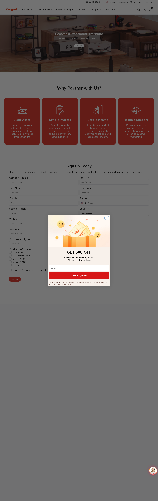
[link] (79, 231)
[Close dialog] (107, 218)
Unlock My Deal (79, 275)
